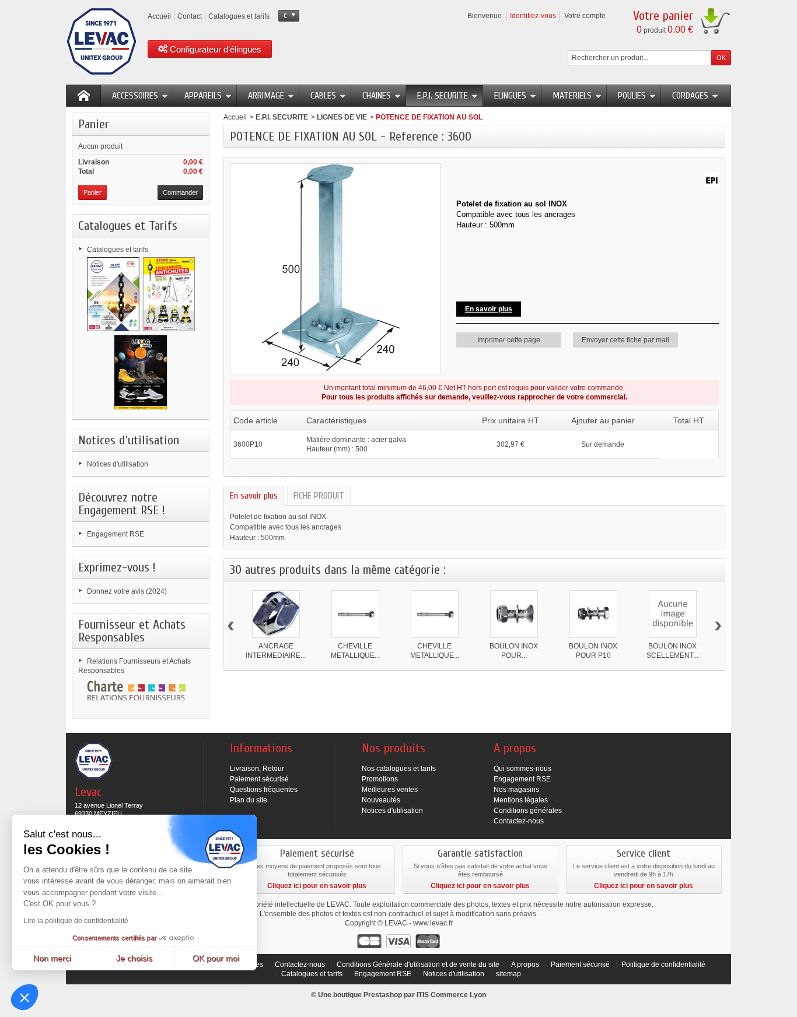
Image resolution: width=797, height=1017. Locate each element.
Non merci (52, 958)
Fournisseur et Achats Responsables (132, 631)
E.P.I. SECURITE (442, 95)
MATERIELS (572, 95)
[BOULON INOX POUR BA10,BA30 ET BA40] (514, 614)
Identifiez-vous (533, 16)
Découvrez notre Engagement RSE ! (121, 504)
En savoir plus (254, 495)
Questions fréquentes (264, 789)
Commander (180, 192)
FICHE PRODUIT (318, 495)
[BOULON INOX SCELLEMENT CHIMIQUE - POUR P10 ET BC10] (672, 614)
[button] (25, 997)
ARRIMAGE (266, 95)
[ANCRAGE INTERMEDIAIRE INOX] (276, 614)
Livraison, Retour (257, 768)
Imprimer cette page (508, 340)
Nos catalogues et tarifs (399, 768)
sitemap (508, 974)
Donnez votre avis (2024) (127, 591)
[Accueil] (83, 95)
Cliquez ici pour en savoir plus (316, 886)
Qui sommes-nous (522, 768)
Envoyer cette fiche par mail (625, 340)
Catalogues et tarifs (117, 250)
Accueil (235, 117)
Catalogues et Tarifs (127, 225)
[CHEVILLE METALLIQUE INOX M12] (434, 614)
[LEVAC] (101, 41)
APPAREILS (203, 95)
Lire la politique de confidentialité (75, 921)
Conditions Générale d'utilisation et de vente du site (418, 964)
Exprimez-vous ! (117, 567)
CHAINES (376, 95)
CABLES (323, 95)
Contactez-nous (519, 821)
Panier (93, 124)
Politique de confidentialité (663, 964)
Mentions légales (521, 800)
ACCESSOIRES (135, 95)
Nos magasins (516, 789)
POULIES (632, 95)
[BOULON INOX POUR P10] (593, 614)
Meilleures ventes (390, 789)
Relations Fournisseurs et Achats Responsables (134, 666)
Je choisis (134, 958)
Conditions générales (528, 810)
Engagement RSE (115, 534)
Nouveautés (381, 800)
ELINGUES (510, 95)
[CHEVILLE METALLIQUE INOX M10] (355, 614)
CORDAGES (690, 95)
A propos (525, 964)
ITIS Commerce (442, 995)
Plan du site (248, 800)
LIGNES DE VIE (342, 117)
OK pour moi (216, 958)
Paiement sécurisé (259, 779)
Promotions (380, 779)
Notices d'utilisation (128, 440)
